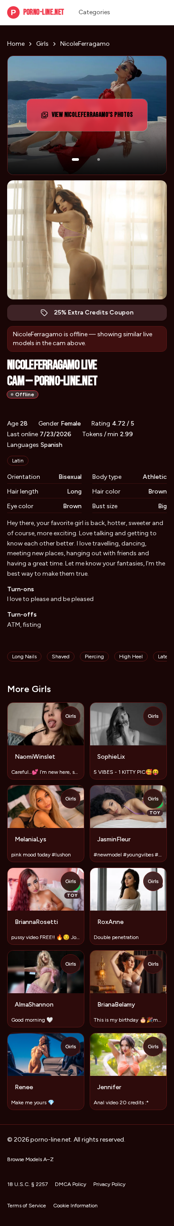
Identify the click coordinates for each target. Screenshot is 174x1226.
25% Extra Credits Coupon (98, 315)
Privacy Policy (109, 1184)
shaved (61, 656)
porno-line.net (37, 12)
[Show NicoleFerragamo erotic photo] (75, 159)
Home (16, 44)
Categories (94, 12)
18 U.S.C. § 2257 (27, 1184)
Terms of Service (26, 1205)
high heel (131, 656)
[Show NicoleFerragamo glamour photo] (98, 159)
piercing (94, 656)
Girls (42, 44)
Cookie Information (75, 1205)
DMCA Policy (70, 1184)
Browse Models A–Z (30, 1159)
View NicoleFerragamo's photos (93, 117)
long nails (24, 656)
